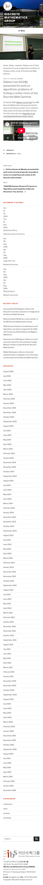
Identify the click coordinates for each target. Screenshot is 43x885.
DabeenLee (11, 153)
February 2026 (9, 399)
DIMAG (20, 78)
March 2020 (8, 722)
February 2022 (9, 617)
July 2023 (7, 540)
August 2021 (8, 645)
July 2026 (7, 376)
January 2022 (8, 622)
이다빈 (19, 153)
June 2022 (7, 599)
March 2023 (8, 558)
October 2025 (8, 417)
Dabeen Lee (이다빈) (24, 102)
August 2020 (8, 699)
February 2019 (9, 781)
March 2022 (8, 613)
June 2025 (7, 435)
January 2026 (8, 403)
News (11, 65)
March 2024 (8, 503)
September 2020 (10, 695)
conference (7, 804)
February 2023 (9, 563)
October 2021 (8, 635)
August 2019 (8, 754)
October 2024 (8, 472)
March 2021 (7, 667)
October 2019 (8, 745)
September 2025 (10, 422)
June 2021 (7, 654)
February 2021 (8, 672)
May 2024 (7, 494)
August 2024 (8, 481)
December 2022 (9, 572)
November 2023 (9, 522)
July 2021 (6, 649)
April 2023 (7, 554)
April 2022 (7, 608)
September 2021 (9, 640)
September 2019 (10, 749)
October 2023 (8, 526)
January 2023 (8, 567)
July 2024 (7, 485)
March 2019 (8, 777)
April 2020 (7, 717)
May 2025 (7, 440)
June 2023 (7, 544)
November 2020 (9, 686)
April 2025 (7, 444)
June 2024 (7, 490)
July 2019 (7, 758)
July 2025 (7, 431)
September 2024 (10, 476)
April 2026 (7, 390)
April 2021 (7, 663)
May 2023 (7, 549)
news (5, 809)
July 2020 (7, 704)
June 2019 (7, 763)
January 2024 (8, 513)
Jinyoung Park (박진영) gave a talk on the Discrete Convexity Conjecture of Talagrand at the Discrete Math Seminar (21, 312)
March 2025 (8, 449)
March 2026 (8, 394)
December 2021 (9, 626)
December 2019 (9, 736)
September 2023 (10, 531)
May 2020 (7, 713)
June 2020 (7, 708)
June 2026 (7, 381)
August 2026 (8, 372)
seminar (18, 65)
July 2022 (7, 595)
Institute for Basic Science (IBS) (14, 869)
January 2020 (8, 731)
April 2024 (7, 499)
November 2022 (9, 576)
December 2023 (9, 517)
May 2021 (7, 658)
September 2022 (10, 585)
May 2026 (7, 385)
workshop (7, 818)
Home (5, 65)
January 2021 (8, 676)
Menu (23, 31)
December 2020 (9, 681)
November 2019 (9, 740)
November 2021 (9, 631)
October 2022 (8, 581)
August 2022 (8, 590)
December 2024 (9, 462)
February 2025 (9, 453)
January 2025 (8, 458)
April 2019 (7, 772)
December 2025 (9, 408)
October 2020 (8, 690)
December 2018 (9, 790)
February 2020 (9, 727)
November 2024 (9, 467)
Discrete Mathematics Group (16, 17)
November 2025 (9, 412)
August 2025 (8, 426)
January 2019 (8, 786)
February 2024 (9, 508)
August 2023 (8, 535)
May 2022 (7, 604)
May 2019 (7, 768)
